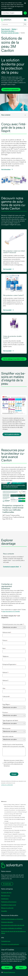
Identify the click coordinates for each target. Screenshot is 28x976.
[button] (8, 972)
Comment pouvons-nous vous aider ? (13, 624)
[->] (25, 13)
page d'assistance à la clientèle (11, 611)
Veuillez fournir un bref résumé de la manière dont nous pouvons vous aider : (13, 745)
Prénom (5, 640)
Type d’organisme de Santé (10, 720)
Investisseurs (5, 898)
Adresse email (6, 632)
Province (5, 712)
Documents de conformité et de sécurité (12, 925)
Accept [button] (7, 967)
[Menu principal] (25, 19)
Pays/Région (6, 704)
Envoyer (14, 774)
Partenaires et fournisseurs (8, 902)
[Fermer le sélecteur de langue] (25, 3)
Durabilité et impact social (8, 905)
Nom (4, 648)
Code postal (6, 696)
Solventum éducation (7, 922)
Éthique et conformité (7, 908)
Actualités (4, 911)
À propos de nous (6, 892)
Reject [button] (21, 967)
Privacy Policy (5, 963)
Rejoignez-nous (5, 895)
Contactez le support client (11, 566)
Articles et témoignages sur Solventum (12, 919)
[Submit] (25, 24)
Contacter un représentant (11, 89)
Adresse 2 (5, 680)
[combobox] (14, 24)
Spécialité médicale (7, 736)
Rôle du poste (6, 728)
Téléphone (5, 656)
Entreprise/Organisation (9, 664)
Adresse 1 (5, 672)
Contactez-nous (5, 941)
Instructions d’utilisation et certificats (11, 928)
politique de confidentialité (7, 784)
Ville (4, 688)
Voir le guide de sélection (12, 435)
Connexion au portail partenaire (10, 944)
